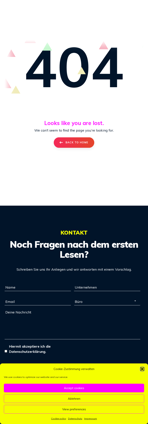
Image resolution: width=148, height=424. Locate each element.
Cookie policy (58, 418)
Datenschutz (75, 418)
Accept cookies (74, 388)
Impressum (90, 418)
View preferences (74, 409)
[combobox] (107, 301)
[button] (142, 369)
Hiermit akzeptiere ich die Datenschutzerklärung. (30, 349)
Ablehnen (74, 398)
